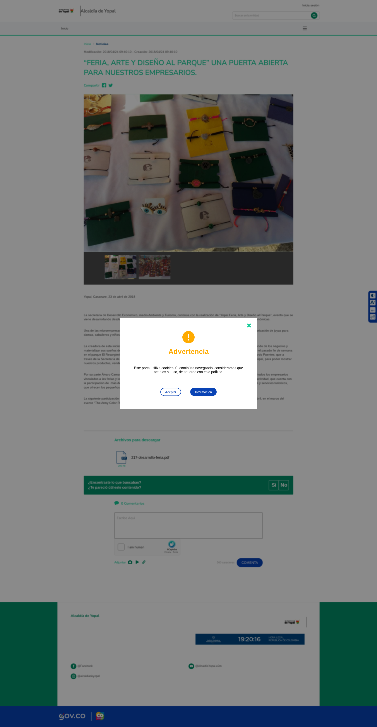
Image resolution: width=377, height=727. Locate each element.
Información (203, 392)
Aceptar (170, 392)
